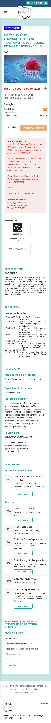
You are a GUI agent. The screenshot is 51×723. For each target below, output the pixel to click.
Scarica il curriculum (23, 494)
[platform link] (25, 12)
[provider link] (18, 228)
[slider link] (44, 703)
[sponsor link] (18, 249)
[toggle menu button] (5, 12)
